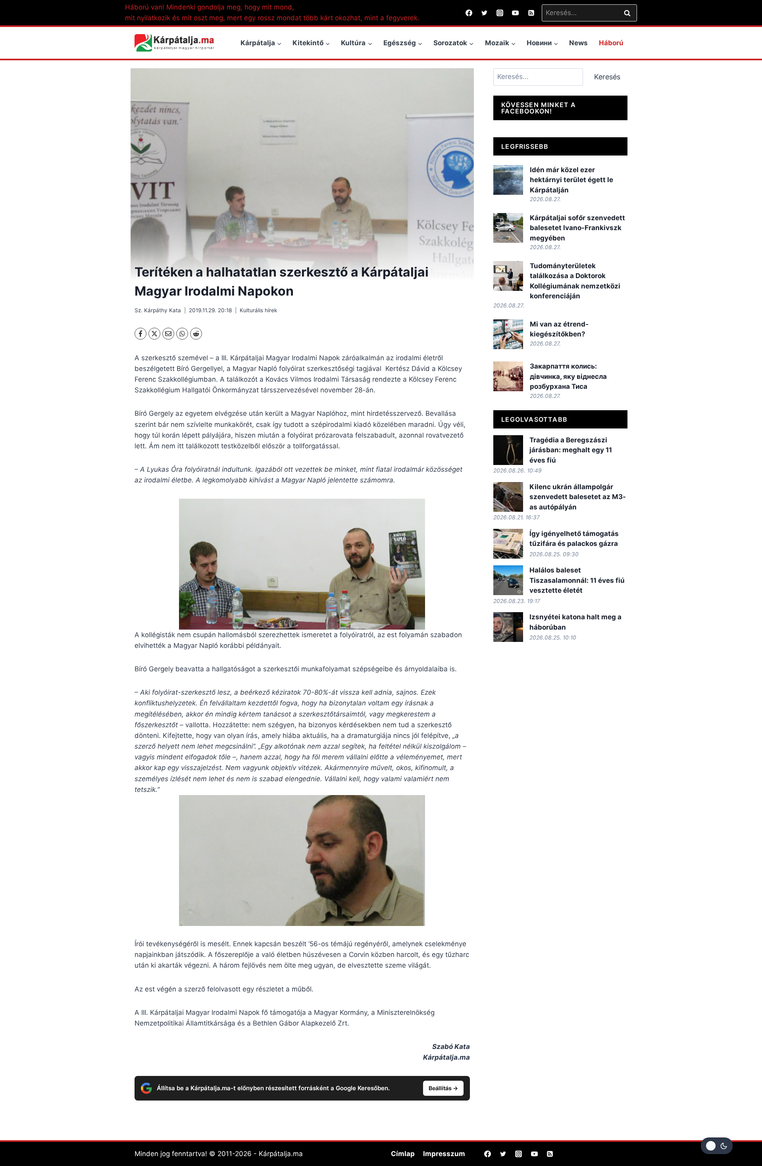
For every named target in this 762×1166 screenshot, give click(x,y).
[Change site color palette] (717, 1145)
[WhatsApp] (182, 334)
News (578, 43)
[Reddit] (196, 334)
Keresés (607, 77)
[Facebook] (469, 12)
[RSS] (531, 12)
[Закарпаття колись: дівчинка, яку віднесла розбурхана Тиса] (508, 376)
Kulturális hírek (258, 310)
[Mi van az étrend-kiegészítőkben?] (508, 334)
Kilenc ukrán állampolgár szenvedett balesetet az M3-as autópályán (577, 497)
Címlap (403, 1154)
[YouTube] (515, 12)
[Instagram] (500, 12)
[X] (154, 334)
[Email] (168, 334)
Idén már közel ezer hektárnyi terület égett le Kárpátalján (571, 180)
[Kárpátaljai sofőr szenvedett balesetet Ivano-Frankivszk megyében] (508, 228)
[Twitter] (484, 12)
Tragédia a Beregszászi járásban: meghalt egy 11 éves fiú (570, 450)
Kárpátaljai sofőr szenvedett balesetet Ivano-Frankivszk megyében (577, 228)
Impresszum (444, 1154)
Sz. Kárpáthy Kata (158, 310)
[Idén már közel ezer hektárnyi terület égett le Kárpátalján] (508, 180)
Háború (611, 43)
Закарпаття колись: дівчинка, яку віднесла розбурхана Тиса (568, 376)
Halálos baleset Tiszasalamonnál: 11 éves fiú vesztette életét (577, 580)
